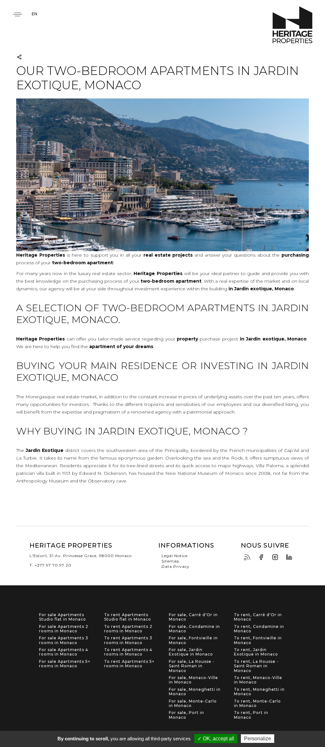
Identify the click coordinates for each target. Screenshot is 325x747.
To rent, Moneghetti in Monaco (259, 691)
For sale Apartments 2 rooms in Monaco (63, 628)
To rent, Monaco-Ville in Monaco (258, 680)
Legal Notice (175, 555)
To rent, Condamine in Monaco (259, 628)
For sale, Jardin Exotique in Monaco (191, 652)
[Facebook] (263, 557)
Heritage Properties (292, 25)
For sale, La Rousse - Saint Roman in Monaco (192, 666)
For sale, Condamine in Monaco (194, 628)
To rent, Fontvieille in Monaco (258, 640)
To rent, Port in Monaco (251, 714)
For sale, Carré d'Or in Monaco (193, 617)
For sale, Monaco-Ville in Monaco (193, 680)
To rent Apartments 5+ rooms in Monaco (129, 663)
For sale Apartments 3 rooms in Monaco (63, 640)
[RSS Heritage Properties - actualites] (249, 557)
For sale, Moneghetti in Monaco (195, 691)
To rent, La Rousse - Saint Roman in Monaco (256, 666)
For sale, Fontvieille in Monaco (193, 640)
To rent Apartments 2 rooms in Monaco (128, 628)
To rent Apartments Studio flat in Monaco (127, 617)
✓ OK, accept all (215, 738)
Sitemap (170, 561)
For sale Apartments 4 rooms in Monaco (63, 652)
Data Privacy (175, 566)
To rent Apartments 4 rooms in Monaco (128, 652)
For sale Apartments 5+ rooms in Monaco (64, 663)
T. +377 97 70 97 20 (50, 565)
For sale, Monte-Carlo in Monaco (193, 703)
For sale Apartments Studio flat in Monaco (62, 617)
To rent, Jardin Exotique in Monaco (256, 652)
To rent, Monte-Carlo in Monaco (257, 703)
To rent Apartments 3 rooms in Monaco (128, 640)
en (34, 13)
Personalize (257, 738)
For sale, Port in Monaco (186, 714)
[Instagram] (277, 557)
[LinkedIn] (290, 557)
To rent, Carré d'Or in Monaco (258, 617)
